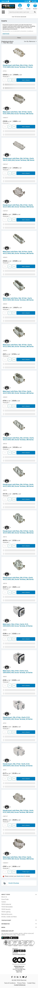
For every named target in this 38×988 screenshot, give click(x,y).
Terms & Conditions (10, 983)
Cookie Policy (31, 983)
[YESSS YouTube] (23, 977)
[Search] (35, 12)
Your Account (6, 920)
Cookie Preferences (19, 985)
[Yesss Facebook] (12, 977)
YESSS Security (6, 909)
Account (19, 8)
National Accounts (6, 914)
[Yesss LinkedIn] (17, 977)
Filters (19, 37)
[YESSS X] (20, 977)
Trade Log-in (25, 871)
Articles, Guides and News (9, 916)
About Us (4, 897)
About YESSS (5, 894)
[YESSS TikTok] (26, 977)
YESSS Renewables (7, 907)
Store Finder (5, 899)
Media (3, 927)
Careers (3, 902)
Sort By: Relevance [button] (30, 41)
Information (5, 924)
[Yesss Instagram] (15, 977)
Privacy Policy (21, 983)
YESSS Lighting (5, 911)
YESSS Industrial (6, 904)
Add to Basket (26, 80)
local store (20, 876)
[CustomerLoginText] (19, 5)
